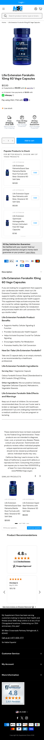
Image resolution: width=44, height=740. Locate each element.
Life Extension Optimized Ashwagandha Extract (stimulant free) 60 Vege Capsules (20, 223)
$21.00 (15, 183)
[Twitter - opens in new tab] (22, 718)
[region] (22, 198)
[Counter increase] (12, 141)
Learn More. (30, 252)
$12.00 (15, 206)
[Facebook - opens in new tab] (17, 718)
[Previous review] (4, 592)
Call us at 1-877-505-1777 (13, 638)
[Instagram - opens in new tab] (26, 718)
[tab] (16, 523)
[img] (22, 558)
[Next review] (39, 592)
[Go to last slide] (35, 476)
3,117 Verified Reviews (22, 561)
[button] (22, 15)
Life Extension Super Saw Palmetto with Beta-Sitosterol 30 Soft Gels (21, 197)
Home (4, 22)
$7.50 (15, 233)
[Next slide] (40, 476)
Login (21, 2)
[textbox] (14, 527)
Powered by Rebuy (22, 236)
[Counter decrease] (4, 141)
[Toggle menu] (3, 9)
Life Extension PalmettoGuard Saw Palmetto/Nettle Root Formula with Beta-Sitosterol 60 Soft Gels (21, 172)
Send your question (34, 528)
